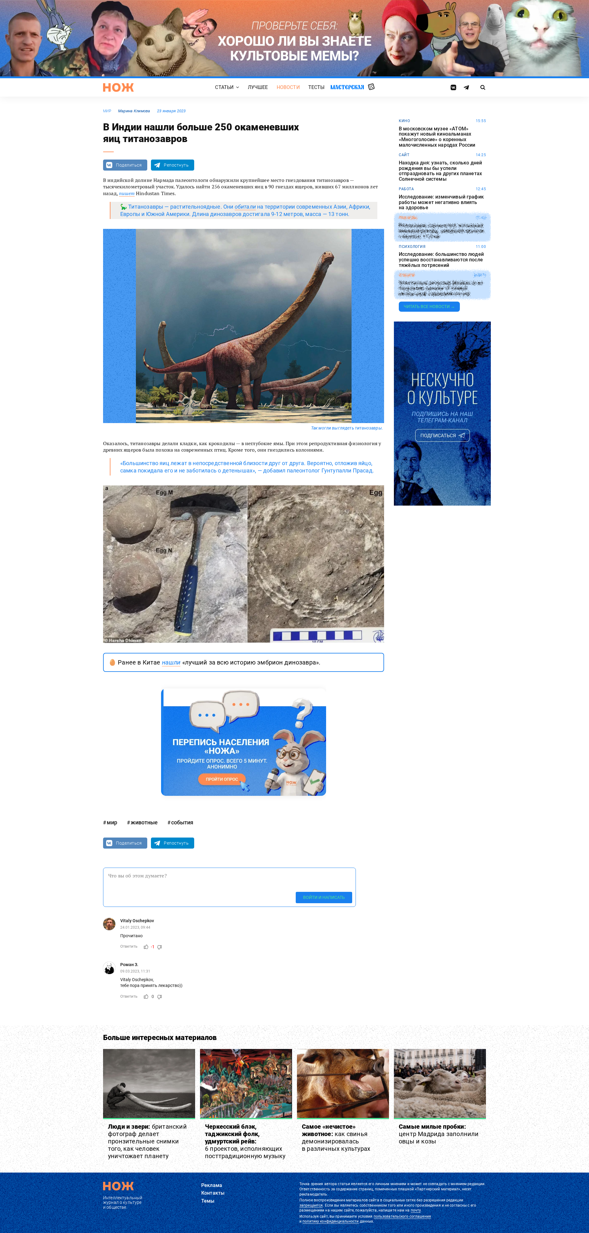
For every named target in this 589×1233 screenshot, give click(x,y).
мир (107, 111)
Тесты (316, 87)
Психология (412, 247)
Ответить (128, 946)
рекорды (408, 218)
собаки (406, 275)
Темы (208, 1201)
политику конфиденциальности (330, 1221)
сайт (404, 155)
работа (406, 189)
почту (416, 1210)
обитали (245, 206)
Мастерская (347, 87)
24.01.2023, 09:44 (135, 927)
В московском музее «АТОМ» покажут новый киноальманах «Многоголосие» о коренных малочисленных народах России (437, 137)
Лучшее (258, 87)
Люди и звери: (147, 1141)
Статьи (224, 87)
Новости (288, 87)
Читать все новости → (429, 306)
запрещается (311, 1205)
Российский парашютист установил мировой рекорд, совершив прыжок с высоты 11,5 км (441, 231)
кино (404, 121)
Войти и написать (324, 897)
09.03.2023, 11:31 (135, 971)
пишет (127, 193)
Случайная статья (371, 87)
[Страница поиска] (483, 87)
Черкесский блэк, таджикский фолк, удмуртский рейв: (245, 1141)
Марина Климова (134, 111)
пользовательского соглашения (402, 1216)
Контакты (213, 1193)
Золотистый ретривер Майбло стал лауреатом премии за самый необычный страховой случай (441, 288)
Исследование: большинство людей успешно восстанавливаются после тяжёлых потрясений (441, 260)
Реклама (211, 1185)
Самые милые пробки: (439, 1134)
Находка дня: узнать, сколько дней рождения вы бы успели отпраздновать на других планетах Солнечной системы (440, 171)
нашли (171, 662)
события (182, 822)
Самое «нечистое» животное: (336, 1137)
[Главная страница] (118, 87)
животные (144, 822)
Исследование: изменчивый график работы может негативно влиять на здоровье (441, 202)
